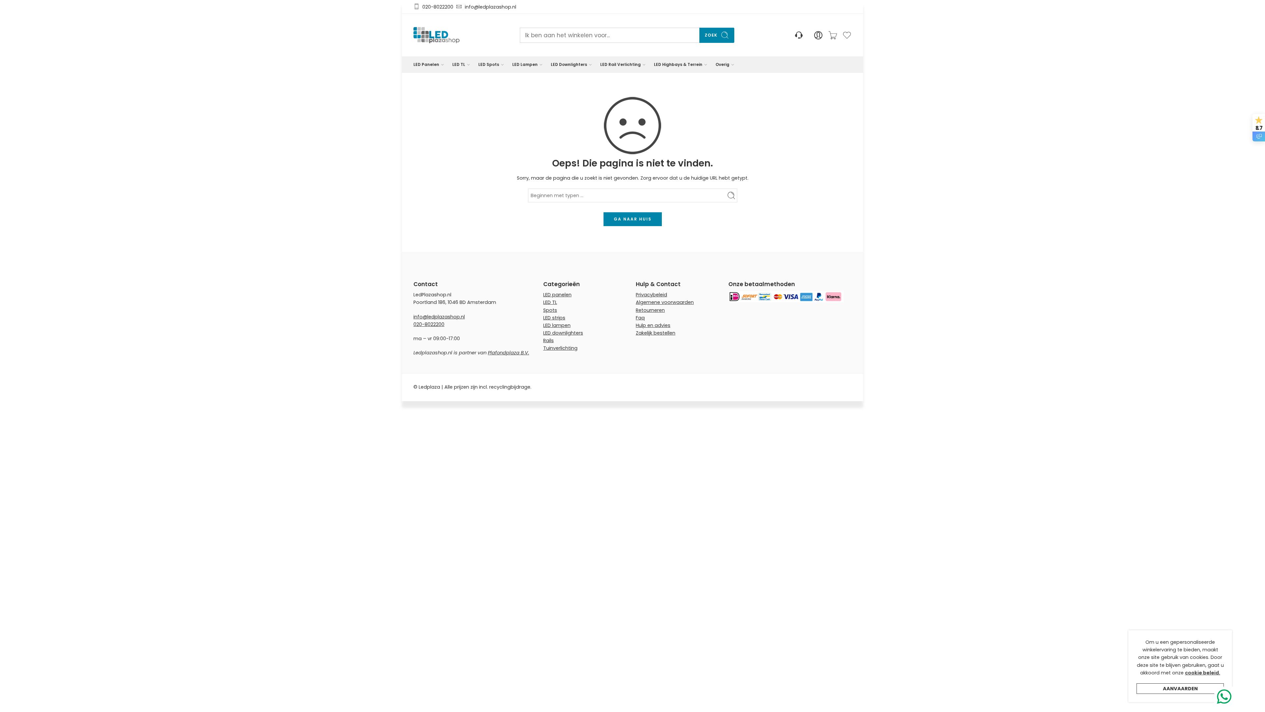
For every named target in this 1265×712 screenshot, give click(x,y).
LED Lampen (525, 64)
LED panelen (557, 294)
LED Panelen (426, 64)
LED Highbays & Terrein (678, 64)
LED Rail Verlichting (620, 64)
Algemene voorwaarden (665, 302)
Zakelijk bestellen (655, 333)
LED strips (554, 317)
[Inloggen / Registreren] (818, 35)
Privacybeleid (651, 294)
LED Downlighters (569, 64)
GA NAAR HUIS (633, 219)
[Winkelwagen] (832, 35)
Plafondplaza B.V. (508, 352)
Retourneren (650, 310)
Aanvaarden (1180, 688)
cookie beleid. (1202, 672)
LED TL (458, 64)
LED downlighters (563, 333)
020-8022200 (438, 7)
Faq (640, 317)
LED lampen (557, 325)
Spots (550, 310)
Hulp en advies (653, 325)
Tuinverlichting (560, 348)
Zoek (711, 35)
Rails (548, 340)
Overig (722, 64)
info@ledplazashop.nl (489, 7)
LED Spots (488, 64)
